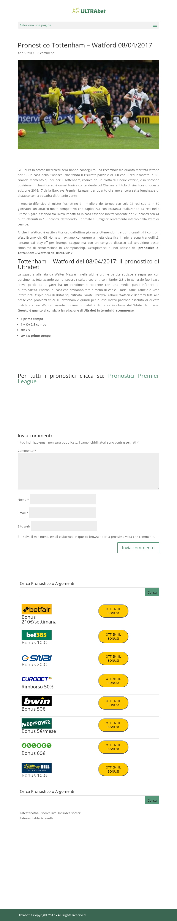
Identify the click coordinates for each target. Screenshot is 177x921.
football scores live (42, 813)
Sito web (24, 526)
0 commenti (46, 53)
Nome (23, 499)
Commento (27, 451)
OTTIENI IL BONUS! (113, 611)
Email (23, 513)
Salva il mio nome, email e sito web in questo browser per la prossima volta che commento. (89, 537)
